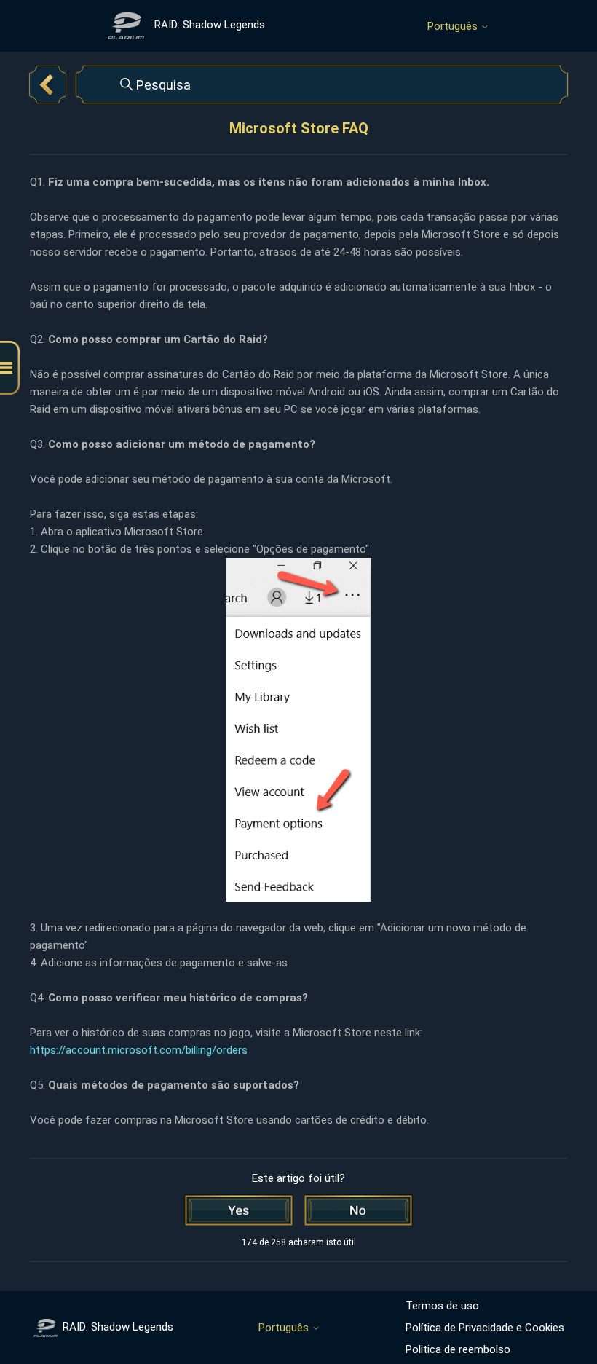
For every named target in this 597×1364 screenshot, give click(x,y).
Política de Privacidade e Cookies (485, 1327)
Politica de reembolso (458, 1349)
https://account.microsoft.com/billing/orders (139, 1050)
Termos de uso (442, 1305)
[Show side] (10, 368)
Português (454, 26)
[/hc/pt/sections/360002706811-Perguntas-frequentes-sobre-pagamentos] (48, 84)
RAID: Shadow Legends (118, 1326)
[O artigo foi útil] (238, 1210)
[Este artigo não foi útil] (358, 1210)
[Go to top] (564, 1307)
